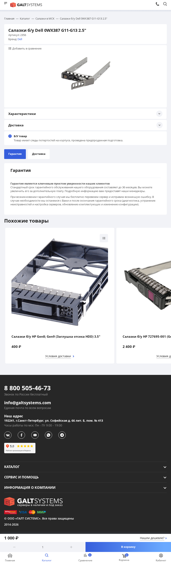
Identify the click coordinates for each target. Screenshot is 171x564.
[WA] (48, 435)
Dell (20, 39)
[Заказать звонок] (157, 4)
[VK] (7, 435)
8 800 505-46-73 (27, 388)
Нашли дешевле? (152, 538)
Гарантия (15, 154)
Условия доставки (58, 356)
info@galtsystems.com (27, 402)
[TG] (62, 435)
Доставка (38, 154)
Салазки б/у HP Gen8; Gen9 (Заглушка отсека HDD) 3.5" (55, 337)
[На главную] (26, 5)
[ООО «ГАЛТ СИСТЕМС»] (33, 502)
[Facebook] (21, 435)
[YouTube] (35, 435)
